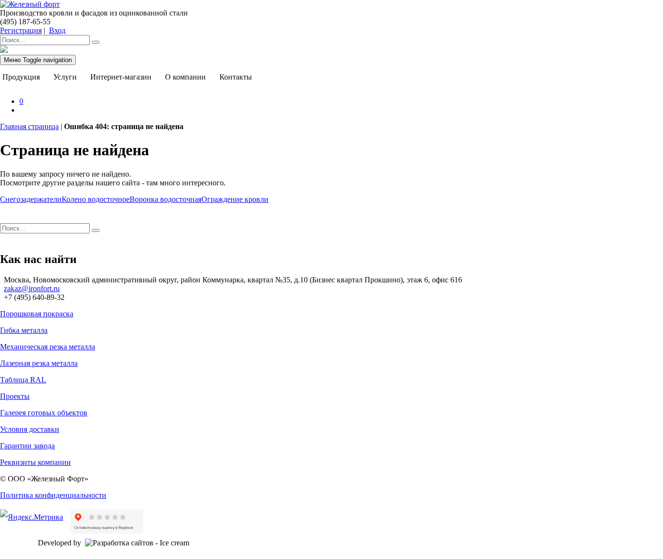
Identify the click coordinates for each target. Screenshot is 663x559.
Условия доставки (29, 429)
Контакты (235, 77)
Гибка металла (24, 330)
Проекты (15, 396)
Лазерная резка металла (39, 363)
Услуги (65, 77)
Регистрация (21, 30)
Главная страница (29, 126)
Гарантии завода (27, 446)
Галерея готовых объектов (43, 413)
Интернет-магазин (120, 77)
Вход (57, 30)
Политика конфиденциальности (53, 495)
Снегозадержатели (31, 199)
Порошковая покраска (36, 314)
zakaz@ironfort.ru (32, 288)
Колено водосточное (96, 199)
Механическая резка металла (47, 347)
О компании (185, 77)
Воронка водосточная (165, 199)
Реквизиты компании (35, 462)
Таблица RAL (23, 380)
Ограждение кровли (234, 199)
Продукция (21, 77)
